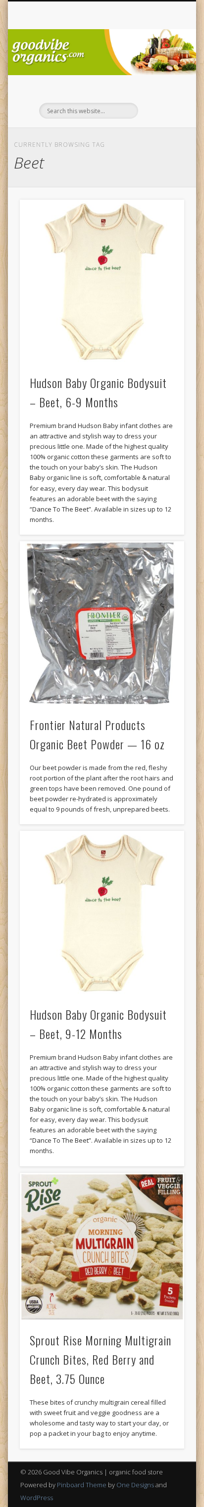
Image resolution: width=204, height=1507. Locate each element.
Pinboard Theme (81, 1484)
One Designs (135, 1484)
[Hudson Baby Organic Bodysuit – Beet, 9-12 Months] (102, 913)
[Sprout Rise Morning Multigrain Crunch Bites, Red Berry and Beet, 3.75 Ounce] (102, 1247)
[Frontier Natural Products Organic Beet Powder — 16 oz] (102, 623)
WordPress (36, 1497)
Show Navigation (160, 88)
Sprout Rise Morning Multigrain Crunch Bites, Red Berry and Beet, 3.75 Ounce (100, 1359)
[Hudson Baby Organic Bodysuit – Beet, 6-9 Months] (102, 282)
